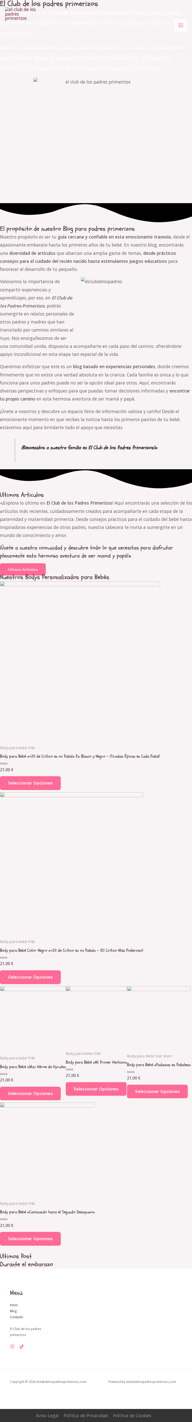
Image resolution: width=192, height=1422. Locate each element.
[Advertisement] (96, 89)
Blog (13, 1311)
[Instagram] (12, 1346)
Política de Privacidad (86, 1415)
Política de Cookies (132, 1415)
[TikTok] (22, 1346)
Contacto (16, 1317)
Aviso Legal (47, 1415)
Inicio (14, 1305)
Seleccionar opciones (30, 782)
